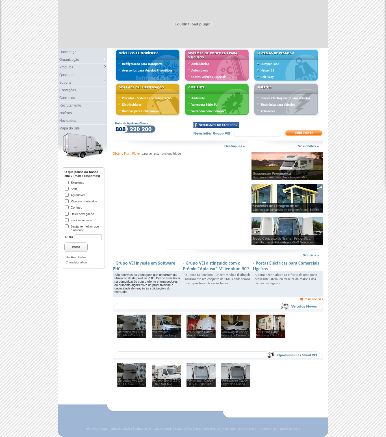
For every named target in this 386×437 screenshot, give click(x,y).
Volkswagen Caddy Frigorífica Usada (234, 382)
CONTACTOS (268, 429)
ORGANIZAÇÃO (121, 429)
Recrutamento (70, 105)
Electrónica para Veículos (278, 105)
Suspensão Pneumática (272, 174)
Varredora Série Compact (208, 111)
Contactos (67, 98)
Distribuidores (132, 105)
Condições (67, 90)
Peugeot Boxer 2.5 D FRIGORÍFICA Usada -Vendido (166, 384)
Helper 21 (267, 70)
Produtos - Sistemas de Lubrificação (147, 98)
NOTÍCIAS (229, 429)
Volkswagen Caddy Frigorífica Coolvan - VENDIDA (235, 335)
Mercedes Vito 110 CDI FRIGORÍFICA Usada (130, 335)
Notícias (65, 113)
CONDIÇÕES (183, 429)
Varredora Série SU (204, 105)
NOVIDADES (247, 429)
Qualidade (67, 75)
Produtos (66, 67)
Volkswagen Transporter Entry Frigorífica (164, 335)
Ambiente (198, 98)
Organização (69, 60)
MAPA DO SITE (290, 429)
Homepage (68, 52)
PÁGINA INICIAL (96, 429)
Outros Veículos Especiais (208, 77)
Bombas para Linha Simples (141, 111)
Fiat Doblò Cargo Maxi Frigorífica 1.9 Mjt (269, 335)
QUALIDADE (163, 429)
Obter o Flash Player (127, 153)
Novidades (67, 121)
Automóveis (199, 70)
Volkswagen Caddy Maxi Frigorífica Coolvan (200, 335)
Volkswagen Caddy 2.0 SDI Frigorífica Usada (200, 384)
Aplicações (268, 111)
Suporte (65, 83)
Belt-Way (267, 77)
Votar (76, 247)
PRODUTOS (143, 429)
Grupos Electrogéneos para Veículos (285, 98)
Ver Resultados (76, 257)
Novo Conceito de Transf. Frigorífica (282, 239)
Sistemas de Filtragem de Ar (276, 206)
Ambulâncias (200, 64)
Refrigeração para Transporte (142, 64)
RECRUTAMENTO (207, 429)
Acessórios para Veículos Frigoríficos (147, 70)
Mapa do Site (69, 128)
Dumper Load (270, 64)
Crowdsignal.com (77, 262)
